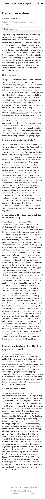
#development (14, 22)
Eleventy (31, 491)
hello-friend (29, 493)
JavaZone (34, 37)
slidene (4, 457)
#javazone (30, 22)
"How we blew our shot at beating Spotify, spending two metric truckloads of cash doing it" (21, 44)
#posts (5, 22)
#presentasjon (7, 24)
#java (23, 22)
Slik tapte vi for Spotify (19, 113)
